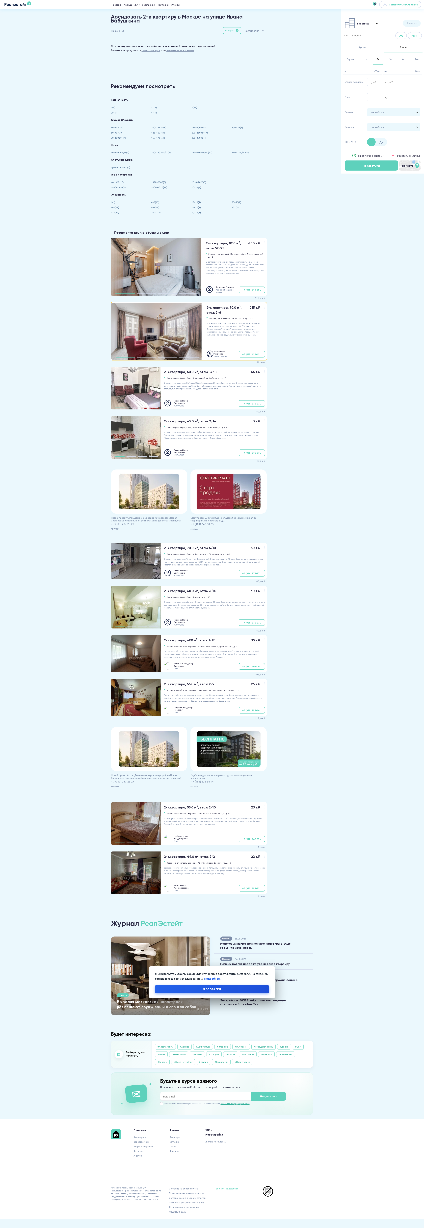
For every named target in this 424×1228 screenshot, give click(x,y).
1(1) (113, 202)
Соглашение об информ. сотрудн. (187, 1197)
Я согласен (212, 989)
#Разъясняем (285, 1054)
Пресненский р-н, (238, 254)
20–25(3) (196, 212)
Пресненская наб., (255, 254)
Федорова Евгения (225, 287)
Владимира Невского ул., (223, 690)
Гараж (172, 1146)
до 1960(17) (117, 182)
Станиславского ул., (240, 318)
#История (214, 1054)
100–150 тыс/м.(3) (161, 152)
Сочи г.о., (190, 554)
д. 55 (238, 690)
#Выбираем (241, 1046)
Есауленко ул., (214, 427)
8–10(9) (155, 207)
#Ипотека (197, 1054)
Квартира (174, 1137)
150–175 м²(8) (158, 137)
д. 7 (235, 646)
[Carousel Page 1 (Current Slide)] (125, 293)
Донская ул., (198, 597)
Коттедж (138, 1150)
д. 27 (223, 378)
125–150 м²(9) (158, 132)
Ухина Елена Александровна (181, 886)
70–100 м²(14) (118, 137)
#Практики (266, 1054)
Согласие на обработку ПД (183, 1188)
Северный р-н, (204, 690)
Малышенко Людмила (219, 352)
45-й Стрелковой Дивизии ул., (212, 862)
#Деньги (284, 1046)
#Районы (162, 1061)
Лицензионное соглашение (184, 1207)
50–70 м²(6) (117, 132)
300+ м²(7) (237, 127)
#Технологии (221, 1061)
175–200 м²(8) (199, 127)
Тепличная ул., (216, 554)
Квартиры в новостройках (141, 1139)
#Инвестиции (179, 1054)
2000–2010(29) (159, 187)
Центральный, (223, 254)
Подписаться (268, 1096)
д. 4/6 (224, 427)
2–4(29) (115, 207)
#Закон (161, 1054)
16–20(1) (196, 207)
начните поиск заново (180, 50)
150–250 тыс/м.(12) (201, 152)
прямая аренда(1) (120, 167)
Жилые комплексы (215, 1141)
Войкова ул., (215, 378)
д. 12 (210, 256)
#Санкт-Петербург (183, 1061)
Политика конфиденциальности (187, 1193)
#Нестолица (247, 1054)
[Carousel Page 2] (146, 293)
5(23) (194, 107)
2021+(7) (196, 187)
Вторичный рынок (143, 1146)
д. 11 (252, 318)
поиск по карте (151, 50)
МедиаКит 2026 (177, 1211)
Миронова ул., (218, 813)
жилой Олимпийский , (208, 646)
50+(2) (235, 207)
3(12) (154, 107)
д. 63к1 (226, 554)
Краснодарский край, (176, 378)
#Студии (203, 1061)
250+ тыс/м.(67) (240, 152)
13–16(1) (196, 202)
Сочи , (189, 378)
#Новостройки (242, 1061)
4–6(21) (115, 212)
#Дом (298, 1046)
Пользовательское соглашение (186, 1202)
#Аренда (184, 1046)
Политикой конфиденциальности (235, 1103)
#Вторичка (222, 1046)
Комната (174, 1150)
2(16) (114, 112)
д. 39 (228, 813)
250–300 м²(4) (199, 137)
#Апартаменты (165, 1046)
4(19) (154, 112)
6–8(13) (155, 202)
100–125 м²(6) (158, 127)
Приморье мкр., (199, 427)
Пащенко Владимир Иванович (183, 708)
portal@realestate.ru (227, 1188)
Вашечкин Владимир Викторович (183, 664)
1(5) (113, 107)
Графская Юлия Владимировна (181, 837)
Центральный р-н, (200, 378)
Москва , (212, 254)
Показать (371, 165)
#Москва (230, 1054)
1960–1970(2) (118, 187)
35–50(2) (236, 202)
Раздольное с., (202, 554)
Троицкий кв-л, (226, 646)
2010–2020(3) (198, 182)
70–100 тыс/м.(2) (120, 152)
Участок (137, 1155)
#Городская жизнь (263, 1046)
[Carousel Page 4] (188, 293)
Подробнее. (212, 978)
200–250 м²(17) (199, 132)
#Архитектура (203, 1046)
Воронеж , (192, 646)
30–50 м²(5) (117, 127)
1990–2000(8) (158, 182)
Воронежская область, (176, 646)
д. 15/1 (207, 597)
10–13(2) (156, 212)
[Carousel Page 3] (167, 293)
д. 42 (228, 862)
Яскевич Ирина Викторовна (181, 402)
